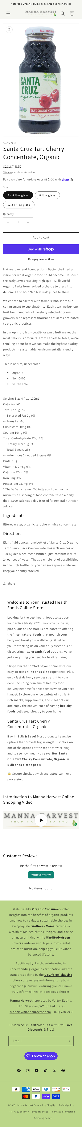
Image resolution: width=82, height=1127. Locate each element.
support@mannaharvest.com (30, 1012)
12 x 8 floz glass (19, 205)
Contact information (63, 1111)
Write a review (41, 875)
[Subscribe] (68, 1041)
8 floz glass (47, 195)
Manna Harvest (24, 1105)
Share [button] (11, 583)
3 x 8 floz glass (18, 195)
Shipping (7, 172)
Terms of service (39, 1111)
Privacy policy (18, 1111)
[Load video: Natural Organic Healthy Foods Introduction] (41, 820)
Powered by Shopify (44, 1105)
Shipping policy (43, 1117)
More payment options (41, 259)
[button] (8, 13)
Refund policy (66, 1105)
